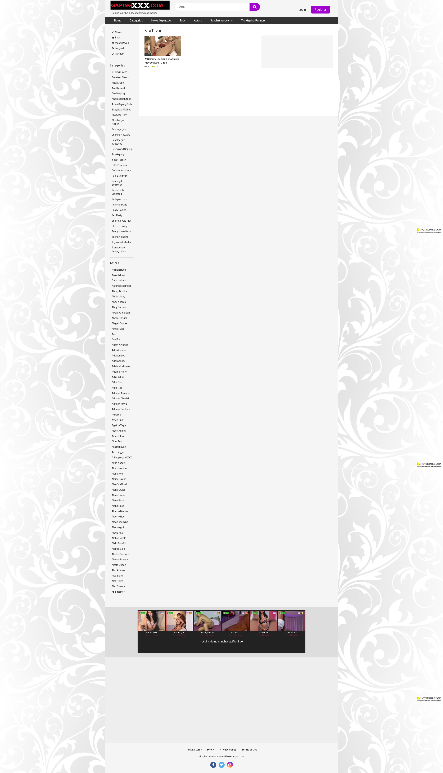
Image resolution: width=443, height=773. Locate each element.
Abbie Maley (118, 296)
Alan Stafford (119, 484)
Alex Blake (117, 581)
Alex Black (117, 575)
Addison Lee (118, 355)
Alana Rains (118, 500)
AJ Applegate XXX (122, 457)
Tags (183, 20)
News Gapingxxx (161, 20)
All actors (117, 591)
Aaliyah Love (118, 275)
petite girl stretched (117, 183)
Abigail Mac (118, 328)
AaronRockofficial (121, 285)
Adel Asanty (118, 361)
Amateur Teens (120, 77)
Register (320, 9)
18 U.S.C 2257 (194, 749)
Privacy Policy (228, 749)
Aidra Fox (117, 441)
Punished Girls (119, 204)
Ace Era (116, 339)
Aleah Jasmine (120, 522)
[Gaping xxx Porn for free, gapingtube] (140, 5)
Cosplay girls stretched (118, 142)
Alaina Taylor (119, 479)
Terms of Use (249, 749)
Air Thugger (118, 452)
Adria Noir (117, 382)
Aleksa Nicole (119, 538)
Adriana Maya (119, 404)
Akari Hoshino (119, 468)
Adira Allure (118, 377)
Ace (114, 334)
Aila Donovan (119, 446)
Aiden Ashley (119, 430)
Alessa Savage (120, 559)
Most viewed (122, 43)
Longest (119, 48)
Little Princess (119, 165)
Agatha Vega (119, 425)
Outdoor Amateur (121, 170)
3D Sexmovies (119, 72)
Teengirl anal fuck (121, 231)
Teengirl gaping (120, 236)
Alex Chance (118, 586)
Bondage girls (119, 129)
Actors (198, 20)
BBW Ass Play (119, 115)
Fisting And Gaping (122, 149)
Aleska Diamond (120, 554)
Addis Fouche (119, 350)
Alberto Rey (118, 516)
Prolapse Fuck (119, 199)
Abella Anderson (121, 312)
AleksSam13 (119, 543)
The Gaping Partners (253, 20)
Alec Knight (118, 527)
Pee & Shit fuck (120, 176)
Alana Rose (118, 505)
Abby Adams (119, 302)
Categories (136, 20)
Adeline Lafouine (121, 366)
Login (302, 9)
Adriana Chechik (120, 398)
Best (117, 37)
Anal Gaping (118, 93)
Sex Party (117, 215)
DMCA (210, 749)
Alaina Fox (117, 473)
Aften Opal (118, 420)
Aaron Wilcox (119, 280)
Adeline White (119, 371)
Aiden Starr (118, 436)
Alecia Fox (117, 532)
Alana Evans (118, 495)
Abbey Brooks (119, 291)
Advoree (116, 414)
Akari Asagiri (118, 463)
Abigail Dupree (120, 323)
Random (119, 53)
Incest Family (119, 159)
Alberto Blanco (120, 511)
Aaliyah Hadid (119, 269)
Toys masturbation (122, 242)
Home (117, 20)
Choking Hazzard (121, 134)
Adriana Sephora (121, 409)
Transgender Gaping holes (119, 249)
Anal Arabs (118, 82)
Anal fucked (118, 88)
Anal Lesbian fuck (121, 98)
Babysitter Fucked (121, 109)
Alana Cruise (118, 489)
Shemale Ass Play (121, 220)
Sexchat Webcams (221, 20)
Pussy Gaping (119, 210)
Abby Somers (119, 307)
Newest (119, 32)
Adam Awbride (120, 344)
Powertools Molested (118, 192)
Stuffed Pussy (119, 226)
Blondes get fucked (118, 122)
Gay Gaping (118, 154)
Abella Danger (119, 318)
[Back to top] (431, 762)
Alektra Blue (118, 548)
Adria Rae (117, 387)
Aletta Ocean (119, 565)
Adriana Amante (121, 393)
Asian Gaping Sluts (122, 104)
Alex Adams (118, 570)
